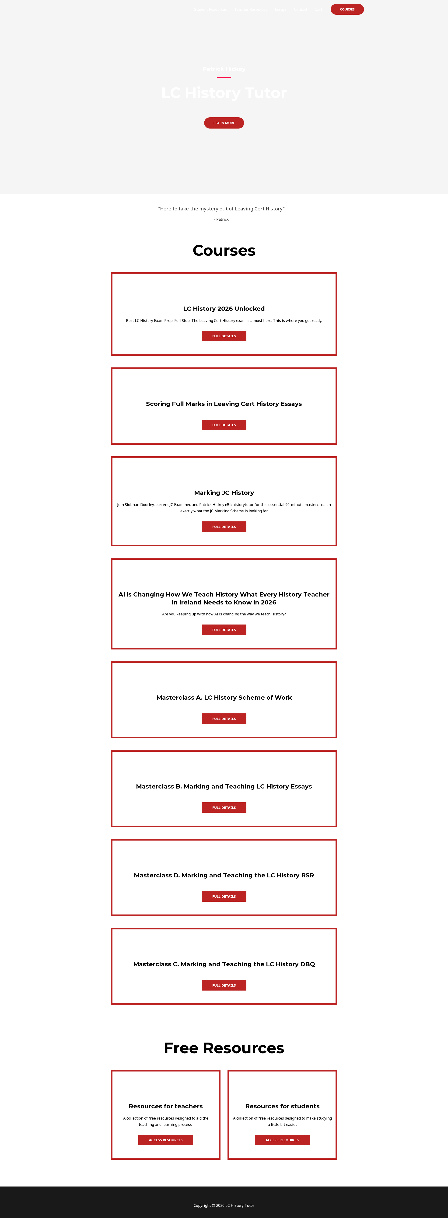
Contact (300, 9)
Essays (281, 9)
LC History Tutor (106, 6)
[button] (347, 9)
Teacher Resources (250, 9)
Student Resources (210, 9)
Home (181, 9)
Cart (318, 9)
